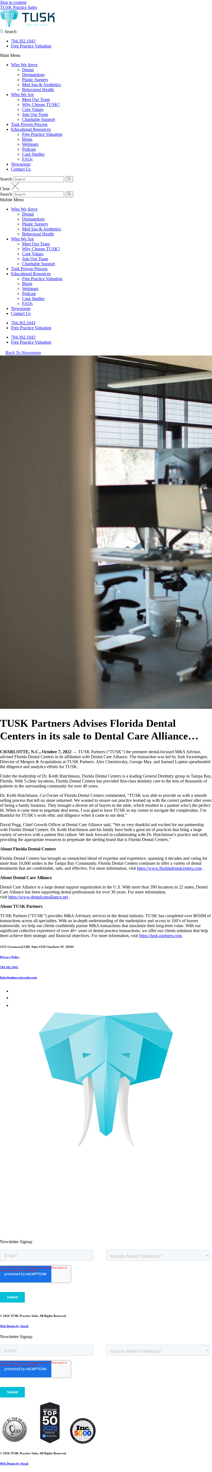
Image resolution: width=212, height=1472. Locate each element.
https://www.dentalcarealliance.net (38, 897)
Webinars (30, 144)
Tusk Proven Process (29, 124)
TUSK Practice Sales (18, 7)
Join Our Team (35, 114)
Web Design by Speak (14, 1326)
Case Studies (33, 154)
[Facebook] (13, 991)
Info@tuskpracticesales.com (18, 977)
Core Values (32, 109)
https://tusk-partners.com (160, 935)
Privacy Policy (10, 957)
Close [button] (5, 188)
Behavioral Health (38, 89)
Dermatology (33, 74)
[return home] (27, 26)
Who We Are (22, 94)
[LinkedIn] (14, 997)
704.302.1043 (23, 41)
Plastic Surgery (35, 79)
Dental (28, 69)
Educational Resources (31, 129)
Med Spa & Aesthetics (41, 84)
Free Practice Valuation (31, 46)
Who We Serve (24, 64)
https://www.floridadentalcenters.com (169, 868)
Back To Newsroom (23, 353)
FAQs (27, 159)
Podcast (29, 149)
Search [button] (10, 31)
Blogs (27, 139)
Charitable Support (38, 119)
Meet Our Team (36, 99)
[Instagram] (14, 1005)
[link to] (14, 1442)
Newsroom (20, 164)
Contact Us (21, 169)
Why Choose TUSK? (41, 104)
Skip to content (13, 2)
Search (6, 179)
